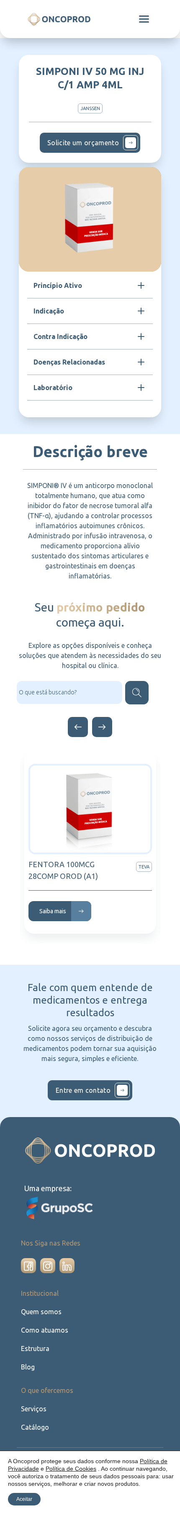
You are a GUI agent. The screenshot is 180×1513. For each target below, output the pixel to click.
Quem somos (41, 1311)
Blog (28, 1367)
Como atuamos (44, 1330)
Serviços (33, 1409)
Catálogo (35, 1427)
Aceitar (24, 1499)
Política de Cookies (71, 1468)
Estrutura (35, 1348)
